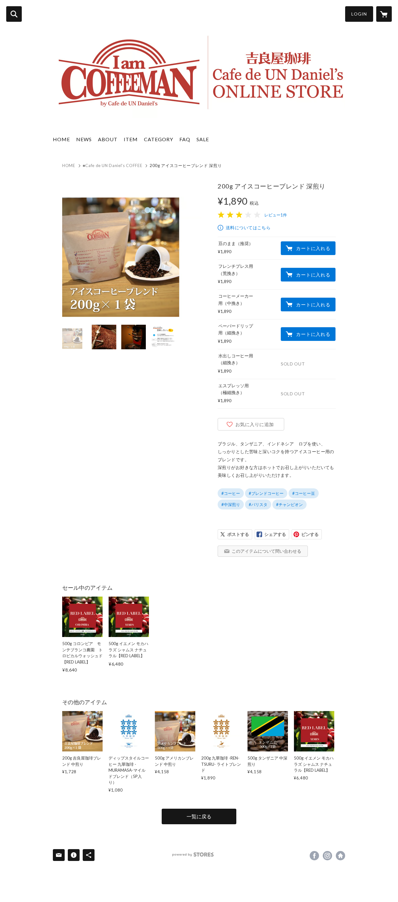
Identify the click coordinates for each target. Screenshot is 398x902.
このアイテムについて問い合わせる (266, 551)
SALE (203, 139)
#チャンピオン (289, 504)
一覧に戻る (199, 816)
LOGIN (359, 13)
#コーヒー (230, 493)
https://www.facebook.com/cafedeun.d (314, 855)
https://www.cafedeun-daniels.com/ (340, 855)
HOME (61, 139)
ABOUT (108, 139)
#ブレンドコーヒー (266, 493)
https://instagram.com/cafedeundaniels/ (327, 855)
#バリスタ (258, 504)
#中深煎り (230, 504)
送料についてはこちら (248, 227)
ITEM (131, 139)
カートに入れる (313, 248)
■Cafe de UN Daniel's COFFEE (112, 165)
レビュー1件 (275, 214)
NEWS (84, 139)
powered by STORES (193, 854)
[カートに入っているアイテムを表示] (384, 14)
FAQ (184, 139)
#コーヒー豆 (303, 493)
